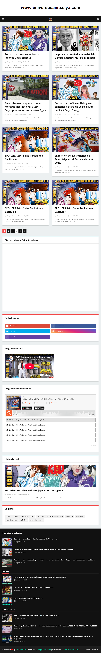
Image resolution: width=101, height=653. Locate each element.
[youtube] (27, 326)
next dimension (11, 520)
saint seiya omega (36, 520)
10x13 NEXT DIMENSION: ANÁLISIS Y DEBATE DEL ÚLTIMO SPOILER (40, 577)
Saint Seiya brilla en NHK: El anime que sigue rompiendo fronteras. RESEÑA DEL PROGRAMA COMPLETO (55, 626)
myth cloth (23, 520)
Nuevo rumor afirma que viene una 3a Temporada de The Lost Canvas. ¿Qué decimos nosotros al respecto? (53, 637)
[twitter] (27, 331)
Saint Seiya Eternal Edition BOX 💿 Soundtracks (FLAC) (36, 615)
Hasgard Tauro (12, 62)
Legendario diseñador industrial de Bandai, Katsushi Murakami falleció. (43, 549)
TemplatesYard (21, 650)
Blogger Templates (44, 650)
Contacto (95, 650)
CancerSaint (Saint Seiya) (70, 650)
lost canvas (80, 516)
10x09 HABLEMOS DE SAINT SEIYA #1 (28, 598)
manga (16, 516)
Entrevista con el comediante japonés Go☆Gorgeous (34, 490)
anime (8, 516)
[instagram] (73, 331)
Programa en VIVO (27, 516)
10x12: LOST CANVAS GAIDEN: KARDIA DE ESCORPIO (34, 588)
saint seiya (40, 516)
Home (88, 650)
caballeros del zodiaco (55, 516)
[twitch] (27, 337)
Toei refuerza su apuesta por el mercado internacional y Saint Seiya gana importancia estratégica (54, 560)
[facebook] (73, 326)
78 (20, 231)
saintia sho (69, 516)
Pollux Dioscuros (12, 114)
